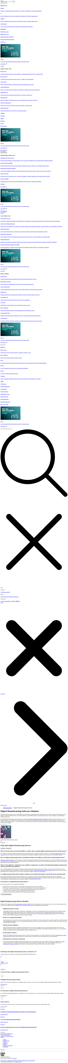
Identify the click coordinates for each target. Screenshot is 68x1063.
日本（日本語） (12, 601)
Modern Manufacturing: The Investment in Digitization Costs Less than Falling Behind (24, 888)
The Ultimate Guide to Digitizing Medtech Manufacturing (19, 890)
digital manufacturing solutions (35, 877)
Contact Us (3, 1036)
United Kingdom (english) (6, 596)
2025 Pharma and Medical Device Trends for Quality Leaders (19, 892)
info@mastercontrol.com (7, 1033)
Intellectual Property (17, 1060)
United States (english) (5, 592)
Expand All (3, 848)
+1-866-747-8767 (6, 1034)
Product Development (7, 1045)
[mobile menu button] (13, 1)
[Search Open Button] (34, 463)
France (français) (15, 596)
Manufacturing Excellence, (11, 921)
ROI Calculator (4, 150)
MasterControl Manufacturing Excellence (38, 819)
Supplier (5, 1044)
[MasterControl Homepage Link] (6, 1)
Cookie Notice (10, 1060)
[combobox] (7, 428)
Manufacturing (7, 808)
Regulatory (5, 1043)
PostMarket (5, 1046)
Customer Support (9, 1036)
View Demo (3, 151)
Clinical (4, 1042)
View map (14, 1058)
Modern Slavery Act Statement (28, 1060)
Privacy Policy (4, 1060)
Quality (4, 1039)
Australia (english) (4, 601)
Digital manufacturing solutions (7, 860)
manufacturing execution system (23, 904)
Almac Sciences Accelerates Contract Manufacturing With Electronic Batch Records (23, 889)
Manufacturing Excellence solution (10, 944)
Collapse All (9, 848)
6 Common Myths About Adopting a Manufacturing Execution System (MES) (23, 886)
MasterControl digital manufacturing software (43, 870)
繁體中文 (18, 601)
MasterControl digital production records (46, 913)
